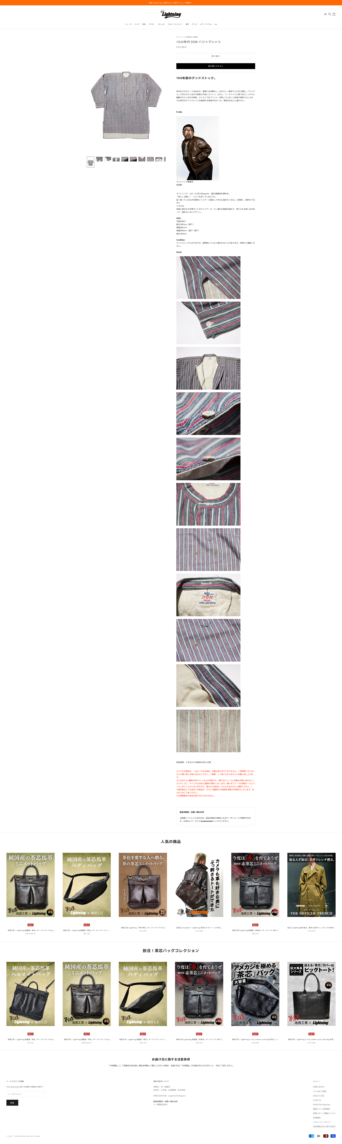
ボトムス (161, 24)
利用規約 (317, 1117)
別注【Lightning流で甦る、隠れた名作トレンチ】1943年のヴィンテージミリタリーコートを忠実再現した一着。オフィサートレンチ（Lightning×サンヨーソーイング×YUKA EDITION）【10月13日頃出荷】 (311, 927)
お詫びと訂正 (318, 1095)
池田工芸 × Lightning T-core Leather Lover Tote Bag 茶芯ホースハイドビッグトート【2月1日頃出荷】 (311, 1039)
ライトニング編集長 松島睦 (187, 37)
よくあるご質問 (319, 1091)
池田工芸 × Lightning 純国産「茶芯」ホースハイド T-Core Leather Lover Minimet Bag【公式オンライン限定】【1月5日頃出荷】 (31, 930)
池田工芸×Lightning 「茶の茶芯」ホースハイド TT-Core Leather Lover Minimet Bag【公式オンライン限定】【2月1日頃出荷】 (143, 927)
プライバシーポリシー (322, 1122)
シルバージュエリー (175, 24)
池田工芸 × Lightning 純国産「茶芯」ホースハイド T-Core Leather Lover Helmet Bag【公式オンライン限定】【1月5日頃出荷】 (30, 1039)
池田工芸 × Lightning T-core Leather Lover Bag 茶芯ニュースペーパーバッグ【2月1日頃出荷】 (255, 1039)
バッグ (137, 24)
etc (216, 24)
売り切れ (216, 56)
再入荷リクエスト (215, 66)
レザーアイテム (206, 24)
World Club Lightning (321, 1104)
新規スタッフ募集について (324, 1113)
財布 (144, 24)
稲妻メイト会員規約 (321, 1108)
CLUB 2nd (317, 1100)
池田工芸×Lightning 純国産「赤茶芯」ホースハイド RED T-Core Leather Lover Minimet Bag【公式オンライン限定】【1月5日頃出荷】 (255, 930)
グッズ (194, 24)
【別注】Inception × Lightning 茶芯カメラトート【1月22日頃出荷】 (199, 927)
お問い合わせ (318, 1086)
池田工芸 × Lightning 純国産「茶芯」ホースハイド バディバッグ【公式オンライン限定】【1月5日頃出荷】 (86, 930)
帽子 (187, 24)
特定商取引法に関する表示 (324, 1126)
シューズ (128, 24)
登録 (12, 1102)
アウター (151, 24)
